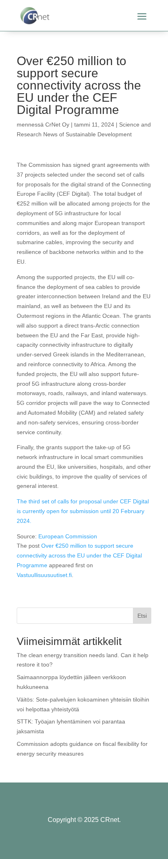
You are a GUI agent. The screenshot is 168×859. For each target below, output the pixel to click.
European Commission (67, 536)
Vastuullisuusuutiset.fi (44, 575)
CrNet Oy (57, 124)
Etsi (142, 615)
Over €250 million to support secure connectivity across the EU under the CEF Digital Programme (79, 555)
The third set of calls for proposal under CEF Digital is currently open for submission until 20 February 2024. (83, 511)
